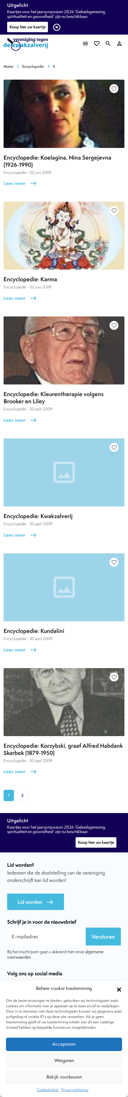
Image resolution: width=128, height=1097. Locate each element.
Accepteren (64, 1044)
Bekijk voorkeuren (64, 1077)
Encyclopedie (33, 66)
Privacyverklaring (74, 1089)
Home (8, 66)
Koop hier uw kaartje (28, 27)
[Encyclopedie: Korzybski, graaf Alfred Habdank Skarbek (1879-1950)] (64, 702)
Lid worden (36, 902)
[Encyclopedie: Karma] (64, 236)
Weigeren (64, 1060)
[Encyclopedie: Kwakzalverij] (64, 472)
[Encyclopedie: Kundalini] (64, 587)
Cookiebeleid (47, 1089)
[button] (119, 989)
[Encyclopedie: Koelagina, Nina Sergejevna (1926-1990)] (64, 114)
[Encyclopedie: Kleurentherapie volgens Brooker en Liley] (64, 350)
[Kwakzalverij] (27, 44)
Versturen (103, 936)
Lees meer (20, 183)
